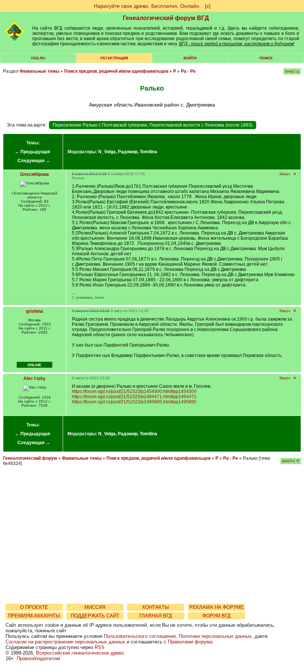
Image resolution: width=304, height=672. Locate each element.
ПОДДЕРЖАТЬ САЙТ (95, 616)
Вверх (285, 174)
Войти (190, 58)
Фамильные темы (39, 71)
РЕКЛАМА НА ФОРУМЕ (216, 607)
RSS (100, 647)
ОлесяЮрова (34, 174)
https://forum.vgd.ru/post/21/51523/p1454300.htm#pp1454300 (134, 391)
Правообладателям (38, 658)
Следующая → (33, 160)
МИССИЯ (95, 607)
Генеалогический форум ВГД (166, 18)
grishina (34, 311)
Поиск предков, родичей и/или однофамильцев (116, 71)
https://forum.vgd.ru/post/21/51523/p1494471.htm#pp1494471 (134, 396)
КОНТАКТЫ (155, 607)
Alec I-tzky (34, 378)
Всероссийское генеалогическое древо (80, 653)
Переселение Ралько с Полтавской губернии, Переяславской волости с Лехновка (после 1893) (152, 125)
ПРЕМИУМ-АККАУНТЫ (34, 616)
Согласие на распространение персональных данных (65, 642)
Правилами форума (190, 642)
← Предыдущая (32, 151)
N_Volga (107, 151)
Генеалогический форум (30, 458)
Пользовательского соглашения (140, 636)
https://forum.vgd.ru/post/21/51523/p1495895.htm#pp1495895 (134, 401)
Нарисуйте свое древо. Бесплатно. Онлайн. (147, 6)
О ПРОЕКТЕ (34, 607)
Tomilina (148, 151)
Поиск (266, 58)
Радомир (128, 151)
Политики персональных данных (215, 636)
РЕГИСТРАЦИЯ (114, 58)
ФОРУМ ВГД (216, 616)
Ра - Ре (188, 71)
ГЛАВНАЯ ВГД (155, 616)
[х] (208, 6)
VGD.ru (38, 58)
